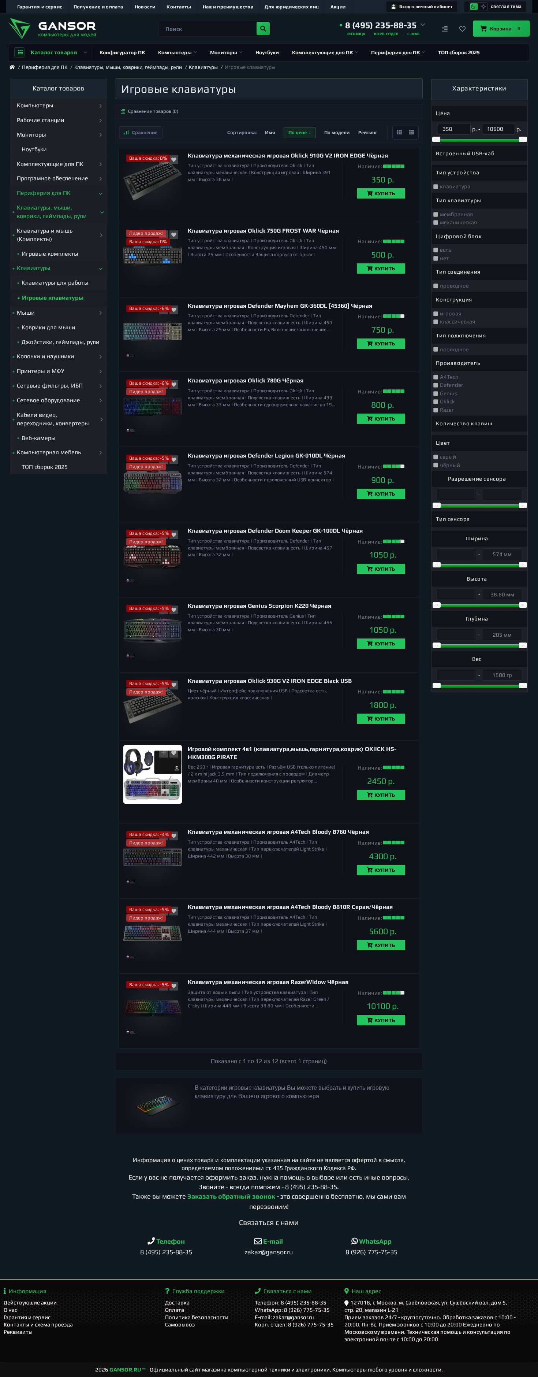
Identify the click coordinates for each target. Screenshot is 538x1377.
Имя (270, 132)
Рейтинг (367, 132)
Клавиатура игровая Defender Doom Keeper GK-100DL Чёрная (275, 530)
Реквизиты (18, 1332)
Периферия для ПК (395, 52)
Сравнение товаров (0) (153, 111)
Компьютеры (175, 52)
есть (445, 250)
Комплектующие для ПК (322, 52)
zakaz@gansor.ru (268, 1252)
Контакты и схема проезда (38, 1324)
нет (444, 258)
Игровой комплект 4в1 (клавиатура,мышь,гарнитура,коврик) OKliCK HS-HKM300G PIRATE (292, 752)
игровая (450, 313)
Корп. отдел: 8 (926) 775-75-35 (294, 1324)
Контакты (179, 7)
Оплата (174, 1310)
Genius (448, 393)
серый (448, 457)
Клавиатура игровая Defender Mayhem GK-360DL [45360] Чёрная (280, 305)
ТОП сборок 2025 (459, 52)
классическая (457, 321)
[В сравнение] (163, 753)
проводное (454, 285)
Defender (451, 385)
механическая (458, 222)
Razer (446, 410)
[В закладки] (173, 159)
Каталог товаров (54, 52)
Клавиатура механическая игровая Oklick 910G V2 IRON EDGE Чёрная (288, 155)
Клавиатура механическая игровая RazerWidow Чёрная (268, 981)
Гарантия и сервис (39, 7)
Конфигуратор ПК (122, 52)
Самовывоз (180, 1324)
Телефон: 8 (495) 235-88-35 (290, 1302)
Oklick (447, 401)
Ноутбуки (267, 52)
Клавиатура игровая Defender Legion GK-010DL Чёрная (266, 455)
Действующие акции (30, 1302)
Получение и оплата (98, 7)
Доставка (177, 1302)
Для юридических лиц (292, 7)
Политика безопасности (196, 1317)
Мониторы (223, 52)
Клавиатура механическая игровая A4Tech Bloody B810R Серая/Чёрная (290, 906)
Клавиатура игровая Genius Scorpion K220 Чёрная (259, 605)
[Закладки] (462, 28)
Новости (145, 7)
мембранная (456, 214)
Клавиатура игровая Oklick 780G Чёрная (245, 380)
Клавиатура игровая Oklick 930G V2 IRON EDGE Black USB (270, 680)
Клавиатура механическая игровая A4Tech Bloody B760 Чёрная (278, 831)
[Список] (412, 132)
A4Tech (449, 377)
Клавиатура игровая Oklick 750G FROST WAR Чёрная (263, 230)
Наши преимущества (228, 7)
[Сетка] (399, 132)
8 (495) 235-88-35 (311, 1187)
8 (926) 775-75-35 (371, 1252)
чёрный (450, 465)
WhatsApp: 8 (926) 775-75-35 (292, 1310)
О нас (10, 1310)
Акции (338, 7)
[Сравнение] (445, 28)
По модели (337, 132)
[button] (382, 25)
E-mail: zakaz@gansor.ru (284, 1317)
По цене (297, 132)
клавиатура (455, 186)
